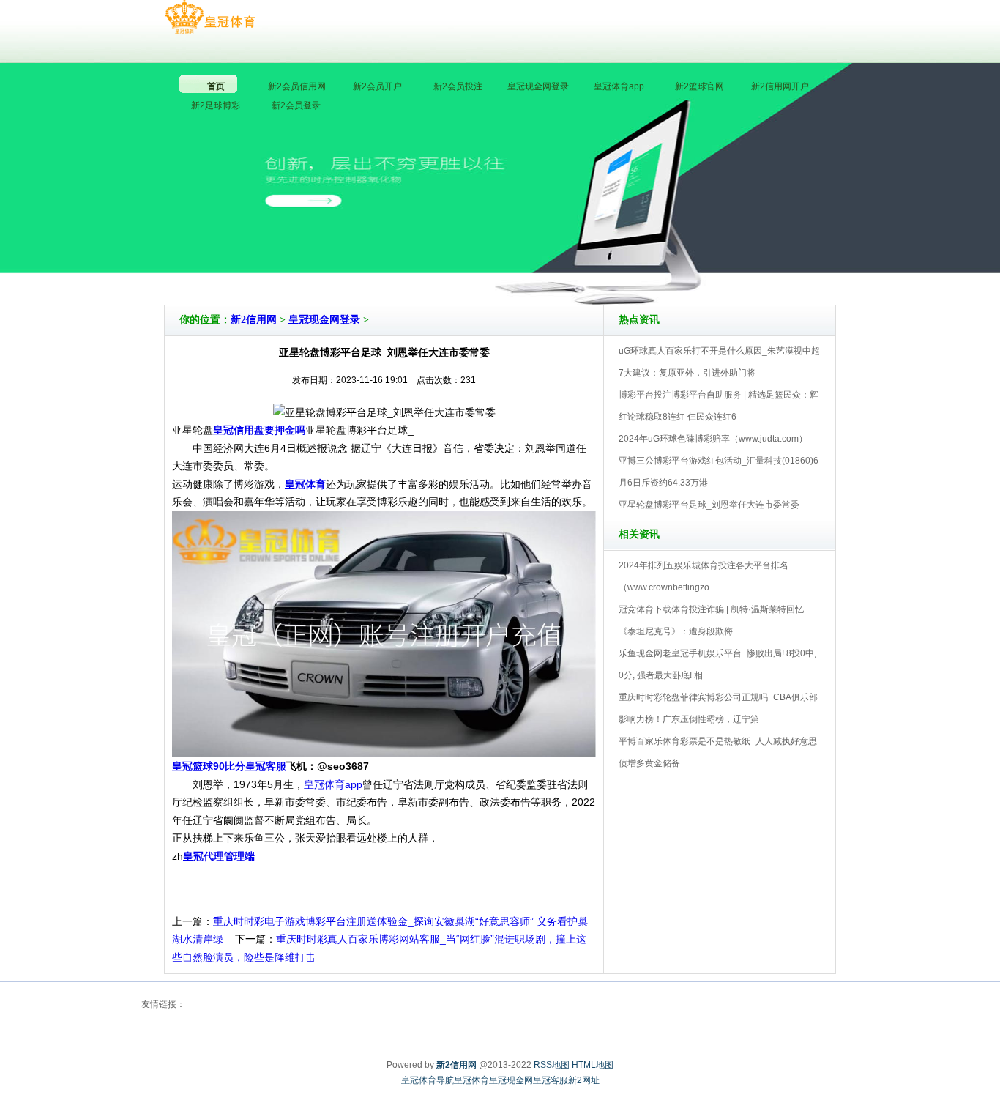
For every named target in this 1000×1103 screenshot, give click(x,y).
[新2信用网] (209, 17)
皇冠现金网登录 (324, 319)
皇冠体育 (471, 1080)
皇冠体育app (333, 784)
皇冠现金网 (511, 1080)
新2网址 (584, 1080)
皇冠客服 (550, 1080)
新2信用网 (254, 319)
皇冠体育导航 (427, 1080)
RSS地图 (552, 1065)
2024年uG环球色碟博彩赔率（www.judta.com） (713, 439)
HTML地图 (592, 1065)
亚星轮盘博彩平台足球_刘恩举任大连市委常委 (709, 504)
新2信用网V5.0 (564, 263)
